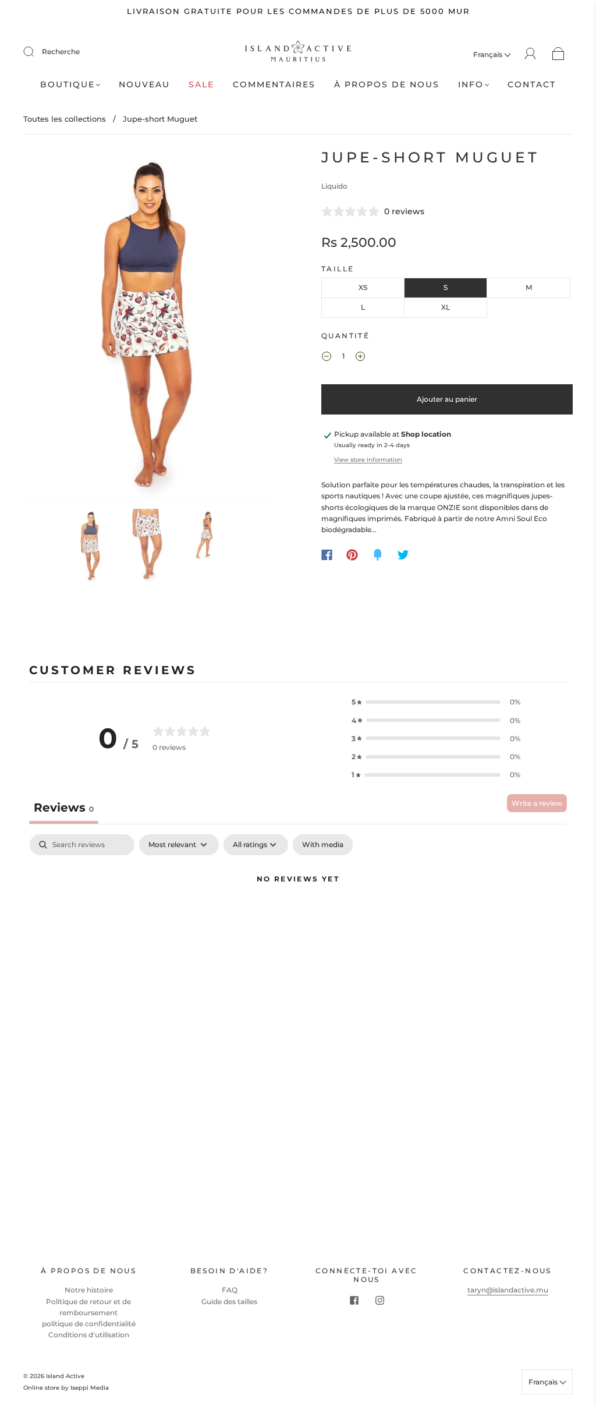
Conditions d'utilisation (88, 1334)
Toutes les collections (64, 118)
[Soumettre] (36, 52)
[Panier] (558, 54)
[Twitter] (403, 555)
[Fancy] (378, 555)
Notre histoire (89, 1289)
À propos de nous (386, 85)
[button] (49, 326)
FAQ (229, 1289)
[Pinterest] (352, 555)
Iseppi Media (89, 1387)
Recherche (61, 51)
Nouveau (144, 85)
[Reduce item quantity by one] (326, 357)
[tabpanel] (298, 919)
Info (471, 85)
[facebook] (354, 1300)
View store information (368, 459)
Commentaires (274, 85)
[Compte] (530, 53)
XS (363, 287)
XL (445, 307)
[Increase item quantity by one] (360, 357)
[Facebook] (326, 555)
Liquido (334, 186)
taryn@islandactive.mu (507, 1289)
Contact (532, 85)
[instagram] (379, 1300)
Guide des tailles (229, 1301)
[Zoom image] (149, 326)
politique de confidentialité (89, 1323)
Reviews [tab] (64, 807)
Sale (201, 85)
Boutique (67, 85)
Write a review (537, 803)
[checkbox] (323, 844)
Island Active (65, 1376)
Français (488, 54)
